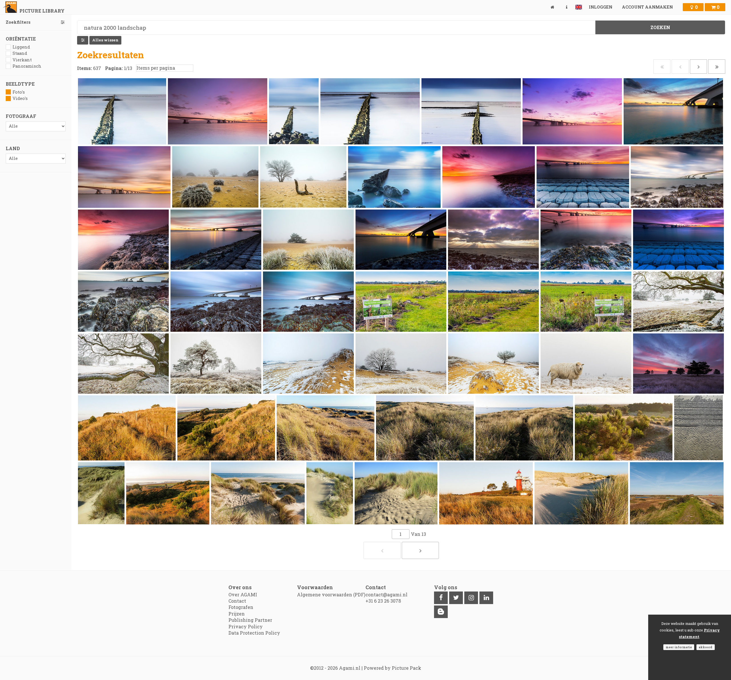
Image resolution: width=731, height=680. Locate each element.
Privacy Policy (245, 626)
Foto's (19, 92)
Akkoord (705, 647)
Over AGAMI (242, 594)
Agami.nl (349, 668)
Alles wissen (105, 40)
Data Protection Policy (254, 633)
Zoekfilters (18, 22)
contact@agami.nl (386, 594)
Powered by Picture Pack (392, 668)
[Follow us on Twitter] (456, 598)
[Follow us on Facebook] (441, 598)
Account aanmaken (647, 7)
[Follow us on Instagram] (471, 598)
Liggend (21, 47)
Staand (20, 53)
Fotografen (240, 607)
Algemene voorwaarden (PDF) (331, 594)
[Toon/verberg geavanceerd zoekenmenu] (82, 40)
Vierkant (22, 60)
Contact (237, 601)
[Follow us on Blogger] (441, 611)
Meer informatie (679, 647)
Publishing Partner (250, 620)
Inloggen (600, 7)
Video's (20, 98)
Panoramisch (27, 66)
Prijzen (236, 614)
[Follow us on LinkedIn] (486, 598)
